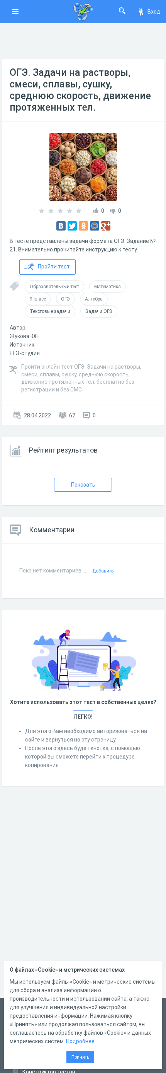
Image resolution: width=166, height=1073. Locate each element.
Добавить (102, 571)
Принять (80, 1057)
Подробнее (80, 1041)
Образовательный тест (54, 286)
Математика (107, 286)
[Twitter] (72, 226)
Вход (153, 12)
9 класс (38, 299)
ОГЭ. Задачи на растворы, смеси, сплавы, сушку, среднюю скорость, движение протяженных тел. (80, 90)
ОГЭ (65, 299)
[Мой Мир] (94, 226)
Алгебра (94, 299)
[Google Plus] (105, 226)
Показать (83, 485)
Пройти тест (54, 266)
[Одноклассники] (83, 226)
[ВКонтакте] (61, 226)
